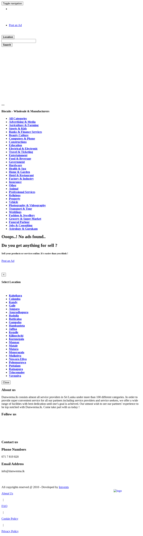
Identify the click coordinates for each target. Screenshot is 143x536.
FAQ (4, 506)
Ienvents (64, 487)
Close (6, 382)
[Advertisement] (71, 75)
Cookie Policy (9, 518)
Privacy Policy (10, 531)
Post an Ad (15, 25)
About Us (7, 493)
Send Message (9, 480)
